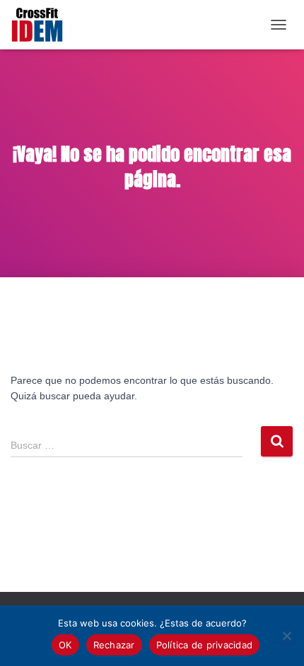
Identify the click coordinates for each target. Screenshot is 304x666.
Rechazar (114, 644)
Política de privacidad (204, 644)
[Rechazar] (286, 636)
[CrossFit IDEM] (42, 24)
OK (65, 644)
